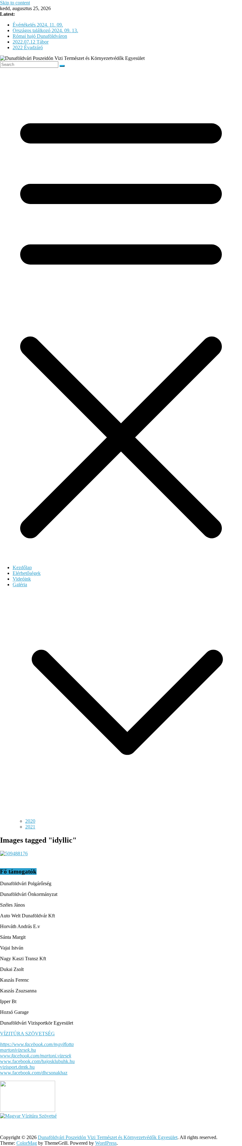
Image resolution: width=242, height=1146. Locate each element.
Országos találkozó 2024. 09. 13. (45, 30)
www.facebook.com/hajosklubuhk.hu (37, 1061)
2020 (30, 821)
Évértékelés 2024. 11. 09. (38, 24)
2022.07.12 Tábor (31, 41)
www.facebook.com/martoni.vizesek (35, 1055)
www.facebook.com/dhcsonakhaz (33, 1072)
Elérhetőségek (27, 573)
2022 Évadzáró (28, 47)
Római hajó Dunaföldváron (40, 36)
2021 (30, 826)
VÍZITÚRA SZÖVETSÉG (27, 1033)
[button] (127, 815)
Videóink (22, 579)
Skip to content (15, 2)
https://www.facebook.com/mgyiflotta (37, 1044)
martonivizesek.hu (18, 1050)
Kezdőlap (22, 567)
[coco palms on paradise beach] (14, 853)
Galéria (20, 584)
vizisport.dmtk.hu (17, 1067)
